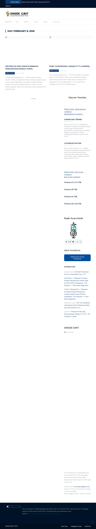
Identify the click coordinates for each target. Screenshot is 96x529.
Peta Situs (64, 526)
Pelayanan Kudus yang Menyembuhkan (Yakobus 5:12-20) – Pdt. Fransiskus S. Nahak (77, 314)
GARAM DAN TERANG (73, 119)
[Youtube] (87, 6)
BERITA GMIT (10, 73)
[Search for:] (11, 6)
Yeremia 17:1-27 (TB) (72, 182)
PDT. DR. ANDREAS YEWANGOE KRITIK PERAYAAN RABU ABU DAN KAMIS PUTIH (77, 305)
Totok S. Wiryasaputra (71, 289)
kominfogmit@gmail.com (82, 487)
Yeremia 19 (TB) (70, 196)
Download (56, 22)
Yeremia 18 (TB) (70, 189)
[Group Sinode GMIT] (82, 6)
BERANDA (8, 22)
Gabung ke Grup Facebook (77, 258)
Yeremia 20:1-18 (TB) (72, 204)
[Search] (20, 6)
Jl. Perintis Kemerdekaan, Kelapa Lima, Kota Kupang (44, 514)
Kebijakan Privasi (76, 526)
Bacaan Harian (72, 177)
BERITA (26, 22)
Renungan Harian (73, 114)
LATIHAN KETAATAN (72, 143)
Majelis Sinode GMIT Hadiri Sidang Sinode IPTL (36, 2)
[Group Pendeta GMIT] (84, 6)
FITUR (36, 22)
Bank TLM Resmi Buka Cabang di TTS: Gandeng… (70, 66)
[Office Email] (89, 6)
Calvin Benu (68, 278)
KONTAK (88, 526)
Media (45, 22)
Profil (17, 22)
